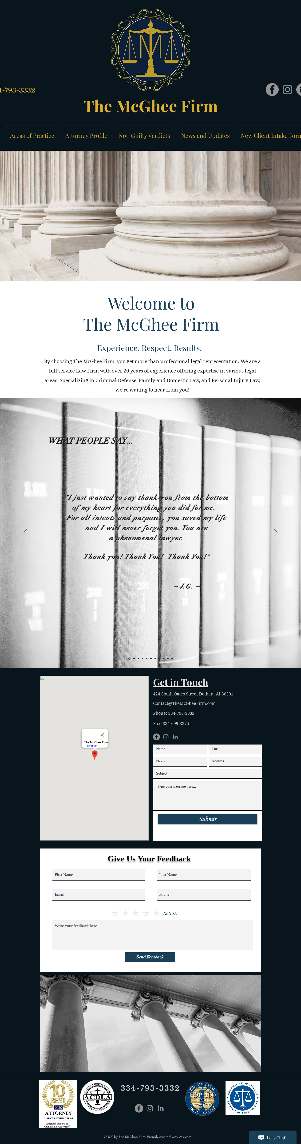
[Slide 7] (155, 658)
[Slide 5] (146, 658)
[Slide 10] (168, 658)
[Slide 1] (129, 658)
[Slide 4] (142, 658)
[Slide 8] (159, 658)
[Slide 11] (172, 658)
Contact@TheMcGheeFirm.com (184, 703)
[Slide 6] (151, 658)
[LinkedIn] (175, 736)
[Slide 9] (163, 658)
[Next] (275, 533)
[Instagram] (287, 89)
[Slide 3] (138, 658)
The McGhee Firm (150, 105)
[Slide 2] (134, 658)
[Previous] (25, 533)
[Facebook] (272, 89)
